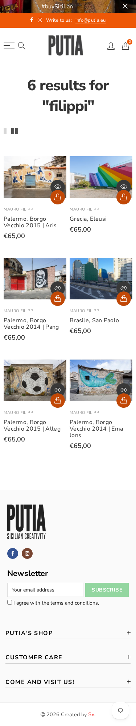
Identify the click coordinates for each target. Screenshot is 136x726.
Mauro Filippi (19, 209)
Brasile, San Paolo (94, 320)
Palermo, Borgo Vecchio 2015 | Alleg (32, 425)
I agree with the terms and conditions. (55, 603)
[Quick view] (57, 187)
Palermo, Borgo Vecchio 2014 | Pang (31, 323)
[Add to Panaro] (57, 197)
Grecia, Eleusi (88, 219)
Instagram (27, 553)
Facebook (12, 553)
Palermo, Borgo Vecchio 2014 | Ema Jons (96, 429)
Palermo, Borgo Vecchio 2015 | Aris (30, 222)
